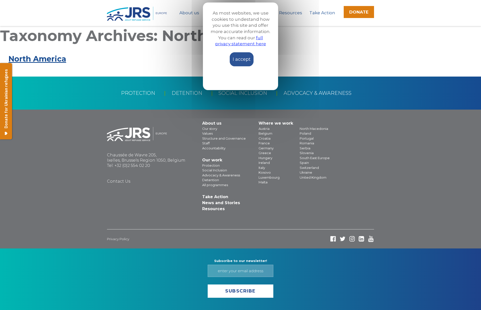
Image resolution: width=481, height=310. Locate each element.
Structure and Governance (224, 138)
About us (189, 12)
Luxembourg (269, 177)
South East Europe (315, 158)
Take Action (322, 12)
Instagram (352, 239)
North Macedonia (314, 129)
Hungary (265, 158)
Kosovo (265, 172)
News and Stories (221, 202)
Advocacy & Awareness (317, 93)
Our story (209, 129)
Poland (305, 133)
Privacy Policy (118, 239)
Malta (263, 182)
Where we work (276, 123)
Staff (206, 143)
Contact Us (118, 181)
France (264, 143)
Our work (212, 160)
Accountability (213, 148)
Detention (187, 93)
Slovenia (307, 153)
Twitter (342, 239)
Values (207, 133)
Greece (265, 153)
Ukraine (306, 172)
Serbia (305, 148)
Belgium (265, 133)
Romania (307, 143)
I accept (242, 59)
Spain (304, 163)
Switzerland (309, 168)
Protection (138, 93)
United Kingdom (313, 177)
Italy (262, 168)
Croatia (265, 138)
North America (37, 59)
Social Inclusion (242, 93)
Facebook (333, 239)
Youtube (371, 239)
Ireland (264, 163)
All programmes (215, 185)
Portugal (307, 138)
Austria (264, 129)
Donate (359, 12)
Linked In (361, 239)
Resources (290, 12)
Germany (266, 148)
